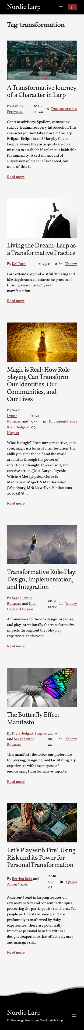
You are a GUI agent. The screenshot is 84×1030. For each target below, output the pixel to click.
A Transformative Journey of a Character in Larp (41, 91)
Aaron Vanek (17, 884)
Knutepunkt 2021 (63, 421)
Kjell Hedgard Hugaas (29, 733)
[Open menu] (60, 7)
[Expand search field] (72, 7)
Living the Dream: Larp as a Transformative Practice (41, 249)
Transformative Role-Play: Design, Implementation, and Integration (42, 580)
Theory (71, 264)
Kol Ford (19, 264)
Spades (71, 881)
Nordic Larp (24, 7)
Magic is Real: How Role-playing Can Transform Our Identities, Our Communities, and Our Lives (39, 384)
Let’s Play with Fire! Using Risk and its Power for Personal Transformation (41, 858)
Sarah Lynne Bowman (14, 416)
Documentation (64, 109)
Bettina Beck (22, 879)
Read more (15, 177)
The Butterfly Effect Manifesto (33, 718)
